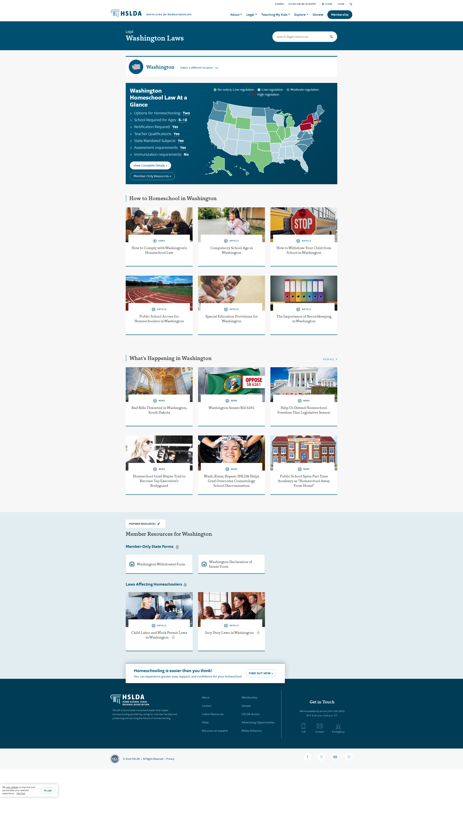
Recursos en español (215, 731)
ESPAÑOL (279, 4)
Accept (48, 790)
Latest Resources (213, 714)
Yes (175, 126)
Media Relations (252, 731)
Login (341, 4)
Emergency (338, 731)
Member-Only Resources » (152, 176)
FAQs (205, 722)
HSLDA (136, 758)
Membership (340, 15)
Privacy (170, 758)
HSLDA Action (251, 714)
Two (186, 113)
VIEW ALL (329, 359)
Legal (129, 31)
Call (303, 731)
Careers (206, 706)
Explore (300, 14)
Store (328, 4)
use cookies (12, 787)
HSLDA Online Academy (302, 4)
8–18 (183, 119)
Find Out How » (261, 673)
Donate (318, 14)
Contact (319, 731)
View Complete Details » (150, 165)
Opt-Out (20, 793)
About (206, 697)
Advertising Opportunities (258, 722)
